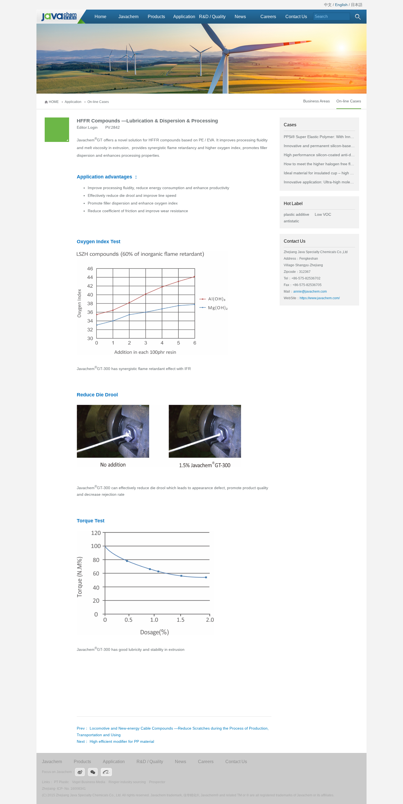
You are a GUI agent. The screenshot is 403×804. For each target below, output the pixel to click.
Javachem (128, 16)
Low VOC (323, 214)
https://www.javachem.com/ (320, 298)
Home (100, 16)
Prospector (157, 782)
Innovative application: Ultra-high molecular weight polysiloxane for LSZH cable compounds (319, 182)
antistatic (291, 221)
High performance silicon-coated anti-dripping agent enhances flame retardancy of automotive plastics (319, 155)
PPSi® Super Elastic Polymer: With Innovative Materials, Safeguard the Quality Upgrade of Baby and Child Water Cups (319, 137)
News (240, 16)
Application (184, 16)
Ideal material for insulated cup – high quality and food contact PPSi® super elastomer (319, 173)
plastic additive (296, 214)
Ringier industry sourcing (127, 782)
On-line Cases (98, 102)
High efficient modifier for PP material (122, 741)
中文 (328, 4)
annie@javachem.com (310, 291)
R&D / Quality (212, 16)
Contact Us (296, 16)
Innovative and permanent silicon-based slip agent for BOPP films (319, 146)
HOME (54, 102)
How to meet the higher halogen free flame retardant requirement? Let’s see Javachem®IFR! (319, 164)
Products (156, 16)
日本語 (356, 4)
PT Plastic (61, 782)
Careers (268, 16)
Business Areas (316, 101)
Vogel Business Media (88, 782)
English (341, 4)
